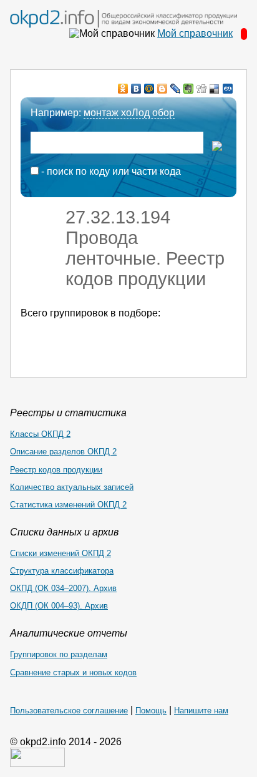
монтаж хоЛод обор (129, 112)
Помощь (151, 710)
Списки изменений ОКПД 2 (60, 553)
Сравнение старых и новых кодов (73, 672)
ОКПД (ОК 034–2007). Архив (63, 588)
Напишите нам (201, 710)
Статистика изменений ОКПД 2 (68, 504)
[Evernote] (188, 89)
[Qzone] (228, 89)
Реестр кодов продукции (56, 469)
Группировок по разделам (58, 654)
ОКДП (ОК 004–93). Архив (59, 605)
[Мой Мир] (149, 89)
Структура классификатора (62, 570)
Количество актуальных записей (71, 487)
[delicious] (214, 89)
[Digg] (201, 89)
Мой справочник (195, 33)
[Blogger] (162, 89)
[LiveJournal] (175, 89)
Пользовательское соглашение (69, 710)
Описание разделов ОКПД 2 (63, 451)
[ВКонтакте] (136, 89)
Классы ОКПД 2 (40, 434)
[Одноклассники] (123, 89)
